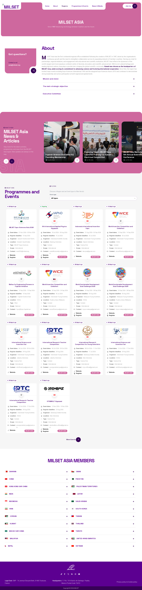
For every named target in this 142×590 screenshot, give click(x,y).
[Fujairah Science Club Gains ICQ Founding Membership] (47, 160)
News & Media (97, 6)
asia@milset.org (14, 65)
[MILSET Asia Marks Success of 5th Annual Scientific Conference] (125, 160)
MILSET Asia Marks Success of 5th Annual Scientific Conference (107, 154)
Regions (65, 6)
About (55, 6)
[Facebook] (65, 574)
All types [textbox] (54, 198)
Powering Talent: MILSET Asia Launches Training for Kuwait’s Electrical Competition (69, 154)
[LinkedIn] (72, 574)
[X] (68, 574)
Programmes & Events (80, 6)
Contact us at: (13, 62)
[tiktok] (61, 574)
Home (47, 6)
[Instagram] (29, 71)
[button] (11, 161)
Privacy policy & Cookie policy (127, 582)
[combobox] (93, 198)
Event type (53, 194)
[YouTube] (79, 574)
